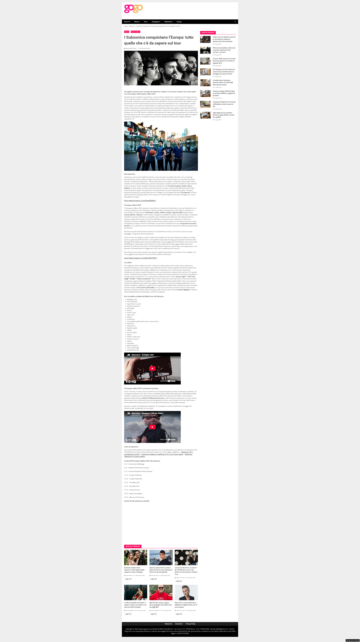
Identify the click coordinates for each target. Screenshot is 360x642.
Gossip (179, 22)
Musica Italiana (135, 32)
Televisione (168, 22)
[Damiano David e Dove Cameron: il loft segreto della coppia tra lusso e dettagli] (135, 557)
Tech (145, 22)
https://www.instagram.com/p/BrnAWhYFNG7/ (140, 258)
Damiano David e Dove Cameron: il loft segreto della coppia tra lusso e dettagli (134, 570)
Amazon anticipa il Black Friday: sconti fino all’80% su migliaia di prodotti (224, 93)
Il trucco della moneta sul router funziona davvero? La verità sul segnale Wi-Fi (224, 61)
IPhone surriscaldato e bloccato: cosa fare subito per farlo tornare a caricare (224, 50)
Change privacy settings (352, 640)
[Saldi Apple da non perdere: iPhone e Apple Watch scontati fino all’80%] (205, 115)
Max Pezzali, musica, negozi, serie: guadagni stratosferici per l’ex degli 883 (160, 605)
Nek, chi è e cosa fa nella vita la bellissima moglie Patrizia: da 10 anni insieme (186, 605)
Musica (136, 22)
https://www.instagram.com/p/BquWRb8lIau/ (140, 201)
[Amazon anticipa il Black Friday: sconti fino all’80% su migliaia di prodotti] (205, 93)
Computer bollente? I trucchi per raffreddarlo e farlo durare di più (224, 104)
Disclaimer (179, 624)
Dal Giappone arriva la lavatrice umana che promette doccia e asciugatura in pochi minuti (224, 71)
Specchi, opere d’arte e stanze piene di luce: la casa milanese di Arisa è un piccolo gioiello (160, 570)
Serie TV (127, 22)
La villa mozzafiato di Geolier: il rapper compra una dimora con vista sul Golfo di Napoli (135, 605)
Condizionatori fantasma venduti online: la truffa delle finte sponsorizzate (223, 82)
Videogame (156, 22)
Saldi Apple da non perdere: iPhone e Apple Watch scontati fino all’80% (223, 115)
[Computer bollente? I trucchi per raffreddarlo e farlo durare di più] (205, 104)
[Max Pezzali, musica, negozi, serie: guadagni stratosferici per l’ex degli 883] (160, 592)
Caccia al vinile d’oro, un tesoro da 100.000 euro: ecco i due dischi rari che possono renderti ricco (186, 571)
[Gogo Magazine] (133, 11)
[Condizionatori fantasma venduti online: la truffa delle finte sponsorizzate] (205, 82)
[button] (235, 22)
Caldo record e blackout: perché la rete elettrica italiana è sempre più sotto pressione (224, 39)
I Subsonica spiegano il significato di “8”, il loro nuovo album (162, 454)
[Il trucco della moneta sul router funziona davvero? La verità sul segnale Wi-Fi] (205, 61)
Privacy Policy (190, 624)
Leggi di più (128, 579)
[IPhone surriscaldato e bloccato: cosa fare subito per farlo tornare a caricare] (205, 50)
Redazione (168, 624)
